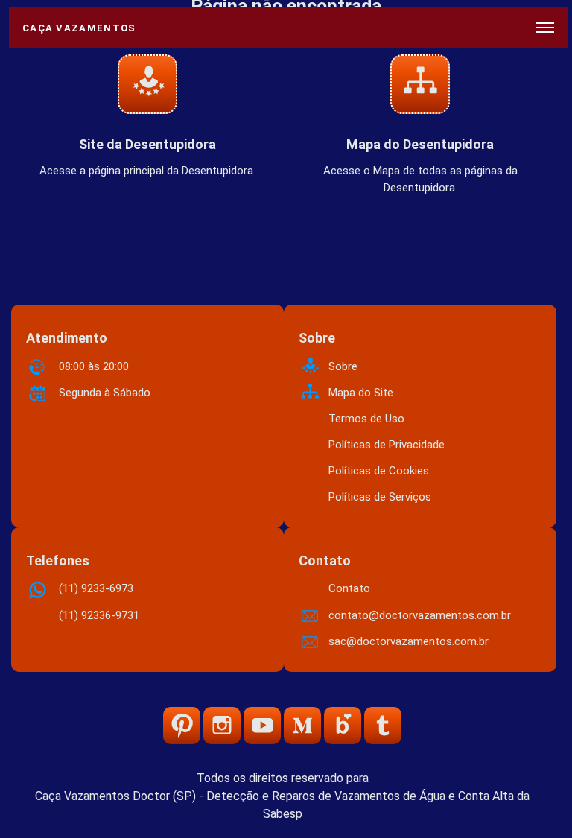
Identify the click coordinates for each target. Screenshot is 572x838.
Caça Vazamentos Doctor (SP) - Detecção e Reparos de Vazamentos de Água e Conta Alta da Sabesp (282, 805)
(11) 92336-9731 (99, 615)
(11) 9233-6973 (96, 588)
